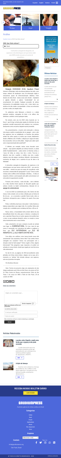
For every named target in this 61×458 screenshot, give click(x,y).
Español (35, 2)
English (41, 2)
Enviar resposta (26, 303)
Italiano (47, 2)
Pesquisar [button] (47, 68)
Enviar (10, 322)
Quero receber (30, 393)
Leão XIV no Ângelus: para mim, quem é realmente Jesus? (50, 125)
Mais (19, 358)
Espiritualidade (30, 422)
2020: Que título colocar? (11, 43)
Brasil (30, 417)
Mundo (30, 424)
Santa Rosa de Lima (50, 145)
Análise (6, 34)
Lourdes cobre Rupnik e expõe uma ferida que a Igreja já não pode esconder (27, 342)
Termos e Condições (53, 455)
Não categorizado (30, 427)
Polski (53, 2)
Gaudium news (7, 39)
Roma (30, 429)
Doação (30, 419)
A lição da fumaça (22, 363)
